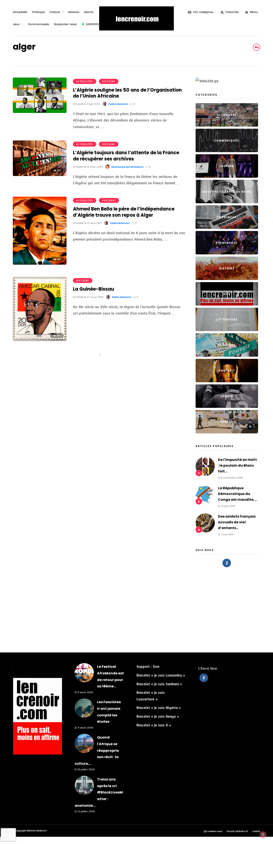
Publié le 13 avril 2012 (88, 223)
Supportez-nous (65, 24)
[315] (40, 111)
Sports (88, 12)
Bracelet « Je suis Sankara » (159, 683)
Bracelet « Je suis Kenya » (157, 716)
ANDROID (93, 24)
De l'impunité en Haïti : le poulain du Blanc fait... (237, 465)
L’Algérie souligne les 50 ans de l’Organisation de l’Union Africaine (127, 93)
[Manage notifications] (263, 834)
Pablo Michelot (118, 104)
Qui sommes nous (213, 831)
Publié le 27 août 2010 (89, 297)
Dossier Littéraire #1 (237, 831)
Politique (38, 12)
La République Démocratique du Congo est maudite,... (237, 494)
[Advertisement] (136, 608)
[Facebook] (226, 563)
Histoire (73, 12)
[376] (40, 339)
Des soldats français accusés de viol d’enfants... (237, 522)
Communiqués (38, 24)
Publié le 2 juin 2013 (87, 104)
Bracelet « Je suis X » (153, 725)
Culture (54, 12)
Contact (256, 831)
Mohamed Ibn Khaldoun (127, 167)
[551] (40, 174)
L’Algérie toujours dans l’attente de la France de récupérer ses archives (126, 155)
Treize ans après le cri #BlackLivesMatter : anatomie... (99, 792)
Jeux (16, 24)
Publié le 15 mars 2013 (89, 167)
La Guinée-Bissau (93, 289)
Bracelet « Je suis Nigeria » (158, 707)
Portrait (109, 200)
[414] (40, 263)
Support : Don (147, 666)
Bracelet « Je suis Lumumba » (160, 675)
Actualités (20, 12)
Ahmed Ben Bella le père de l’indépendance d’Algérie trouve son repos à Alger (123, 212)
